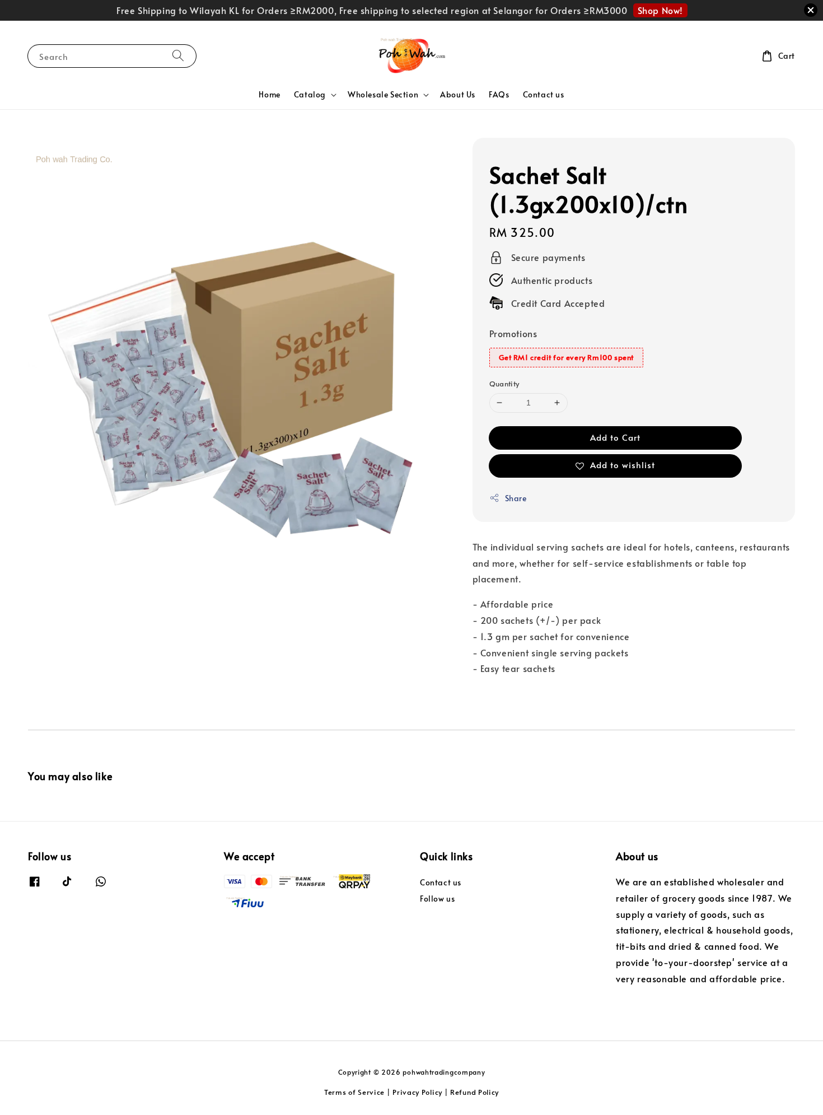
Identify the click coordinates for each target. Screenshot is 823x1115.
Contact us (543, 94)
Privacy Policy (417, 1092)
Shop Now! (660, 10)
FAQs (499, 94)
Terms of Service (354, 1092)
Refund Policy (474, 1092)
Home (269, 94)
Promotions (513, 333)
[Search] (178, 56)
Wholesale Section (383, 95)
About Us (457, 94)
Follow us (437, 898)
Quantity (504, 384)
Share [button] (516, 498)
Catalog (310, 95)
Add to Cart (615, 437)
